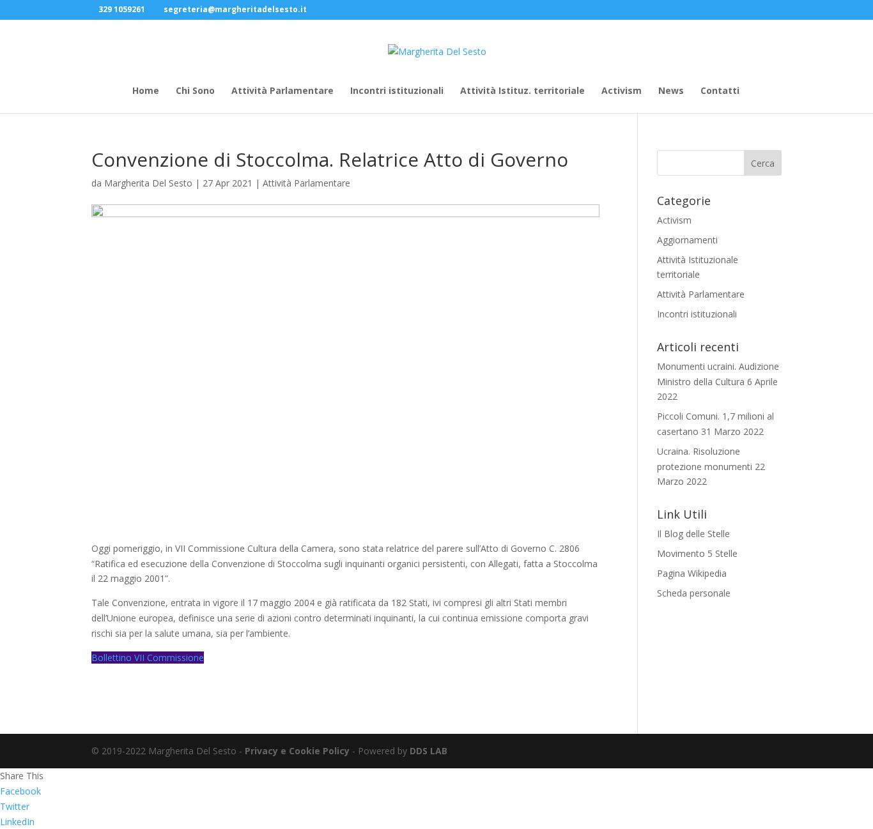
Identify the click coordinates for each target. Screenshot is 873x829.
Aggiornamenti (687, 240)
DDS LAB (428, 751)
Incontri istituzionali (397, 91)
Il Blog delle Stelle (693, 534)
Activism (621, 91)
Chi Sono (195, 91)
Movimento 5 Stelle (697, 553)
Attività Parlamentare (282, 91)
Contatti (719, 91)
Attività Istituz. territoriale (522, 91)
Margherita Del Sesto (148, 183)
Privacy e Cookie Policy (297, 751)
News (671, 91)
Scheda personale (693, 593)
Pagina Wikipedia (692, 573)
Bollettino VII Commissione (147, 657)
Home (145, 91)
